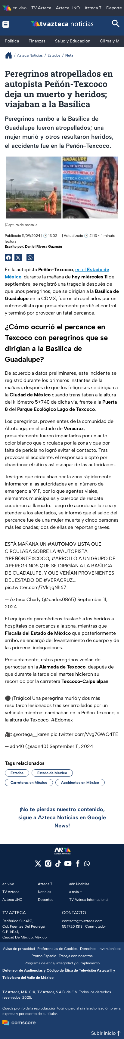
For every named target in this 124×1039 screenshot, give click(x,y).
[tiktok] (58, 865)
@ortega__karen (31, 734)
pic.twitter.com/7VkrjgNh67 (35, 587)
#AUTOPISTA (72, 551)
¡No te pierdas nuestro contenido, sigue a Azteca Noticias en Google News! (62, 817)
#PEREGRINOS (22, 566)
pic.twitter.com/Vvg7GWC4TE (84, 734)
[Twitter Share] (18, 257)
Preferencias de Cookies (57, 949)
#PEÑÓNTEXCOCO (27, 558)
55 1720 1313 (72, 926)
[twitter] (38, 865)
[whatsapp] (87, 865)
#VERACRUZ (58, 580)
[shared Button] (30, 257)
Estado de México (52, 773)
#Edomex (62, 720)
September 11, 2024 (71, 746)
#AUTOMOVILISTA (69, 544)
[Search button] (116, 24)
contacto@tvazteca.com (82, 921)
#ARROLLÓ (64, 558)
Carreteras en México (29, 782)
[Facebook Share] (8, 257)
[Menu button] (8, 24)
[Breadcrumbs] (11, 55)
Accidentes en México (80, 782)
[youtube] (68, 865)
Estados (17, 773)
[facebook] (78, 865)
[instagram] (48, 865)
